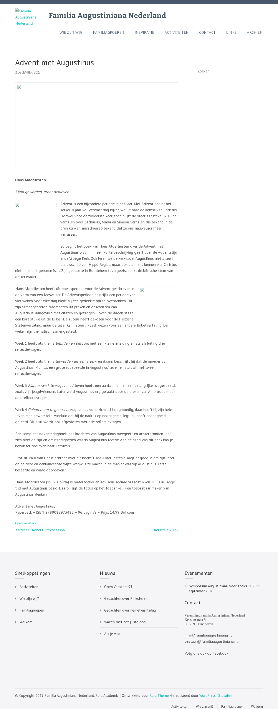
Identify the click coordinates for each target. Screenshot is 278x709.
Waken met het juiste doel (125, 622)
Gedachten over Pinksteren (125, 598)
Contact (207, 32)
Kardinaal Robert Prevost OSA (40, 529)
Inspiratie (144, 32)
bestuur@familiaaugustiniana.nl (211, 641)
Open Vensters (25, 523)
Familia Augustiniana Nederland (107, 16)
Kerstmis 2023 (166, 529)
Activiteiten (177, 32)
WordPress (207, 695)
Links (231, 32)
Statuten (225, 695)
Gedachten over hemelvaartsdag (130, 610)
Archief (254, 32)
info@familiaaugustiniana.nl (208, 635)
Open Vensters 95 (118, 586)
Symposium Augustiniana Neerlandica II (220, 586)
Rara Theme (159, 695)
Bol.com (127, 512)
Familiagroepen (108, 32)
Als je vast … (114, 633)
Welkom (26, 622)
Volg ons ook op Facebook (206, 653)
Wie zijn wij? (71, 32)
